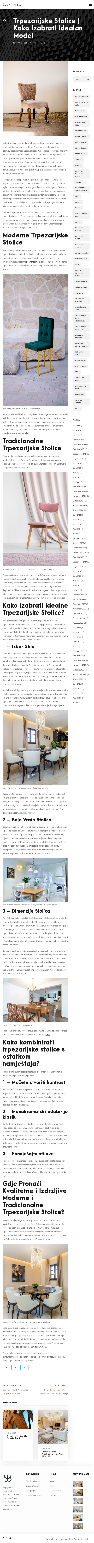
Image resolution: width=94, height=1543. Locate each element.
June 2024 (77, 519)
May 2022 (77, 637)
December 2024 (79, 491)
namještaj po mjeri (80, 308)
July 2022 (77, 627)
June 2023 (77, 576)
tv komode (79, 394)
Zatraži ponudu (55, 1490)
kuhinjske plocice (79, 229)
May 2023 (77, 580)
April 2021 (77, 698)
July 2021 (77, 684)
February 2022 (79, 651)
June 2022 (77, 632)
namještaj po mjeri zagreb (80, 328)
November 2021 (79, 665)
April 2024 (77, 529)
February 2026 (79, 439)
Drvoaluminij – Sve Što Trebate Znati (16, 1437)
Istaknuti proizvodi (34, 1495)
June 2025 (77, 468)
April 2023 (77, 585)
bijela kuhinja (81, 116)
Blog (35, 43)
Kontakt (53, 1495)
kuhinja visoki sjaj (81, 215)
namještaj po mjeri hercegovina (80, 318)
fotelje (78, 165)
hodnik (78, 182)
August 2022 (78, 623)
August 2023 (78, 566)
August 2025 (78, 458)
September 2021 (80, 674)
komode (78, 202)
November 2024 (79, 496)
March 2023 (77, 590)
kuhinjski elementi (79, 246)
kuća (77, 265)
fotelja (78, 159)
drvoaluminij (80, 154)
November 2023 (79, 552)
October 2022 (78, 613)
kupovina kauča (81, 253)
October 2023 (78, 557)
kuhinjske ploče (79, 237)
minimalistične (61, 216)
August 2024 (78, 510)
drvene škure (80, 148)
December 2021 (79, 660)
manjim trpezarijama (35, 697)
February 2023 (79, 594)
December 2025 (79, 444)
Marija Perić (22, 43)
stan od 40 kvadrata (79, 379)
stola (48, 1034)
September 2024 (80, 505)
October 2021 (78, 670)
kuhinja (78, 208)
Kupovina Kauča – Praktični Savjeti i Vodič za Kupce (53, 1454)
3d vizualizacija (81, 97)
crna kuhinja (80, 131)
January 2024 (78, 543)
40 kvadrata (80, 111)
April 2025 (77, 477)
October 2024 (78, 501)
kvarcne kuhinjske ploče (79, 273)
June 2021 (77, 688)
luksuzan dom (81, 281)
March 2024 (77, 533)
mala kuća (79, 293)
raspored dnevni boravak (81, 345)
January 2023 (78, 599)
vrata (77, 409)
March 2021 (77, 702)
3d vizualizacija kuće (81, 103)
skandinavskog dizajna (44, 414)
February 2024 (79, 538)
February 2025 (79, 482)
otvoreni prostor (79, 336)
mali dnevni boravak (79, 300)
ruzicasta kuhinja (79, 353)
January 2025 (78, 486)
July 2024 (77, 515)
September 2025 (80, 454)
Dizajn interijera (33, 1486)
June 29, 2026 (46, 1449)
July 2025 (77, 463)
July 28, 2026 (11, 1433)
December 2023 (79, 547)
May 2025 (77, 472)
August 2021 (78, 679)
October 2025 (78, 449)
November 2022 (79, 608)
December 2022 (79, 604)
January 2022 (78, 655)
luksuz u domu (81, 287)
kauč (77, 196)
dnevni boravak (81, 137)
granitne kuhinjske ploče (79, 173)
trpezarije (60, 676)
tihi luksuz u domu (80, 387)
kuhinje (78, 222)
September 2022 (80, 618)
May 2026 (77, 435)
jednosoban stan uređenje (81, 189)
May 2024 (77, 524)
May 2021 (77, 693)
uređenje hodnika (79, 401)
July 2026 (77, 425)
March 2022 (77, 646)
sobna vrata (80, 360)
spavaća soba (80, 366)
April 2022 (77, 641)
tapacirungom (30, 261)
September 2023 (80, 562)
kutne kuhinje (81, 259)
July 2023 (77, 571)
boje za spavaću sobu (81, 123)
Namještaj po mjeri (34, 1481)
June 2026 (77, 430)
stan (77, 372)
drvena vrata (80, 142)
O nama (52, 1481)
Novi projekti (31, 1490)
